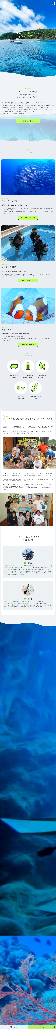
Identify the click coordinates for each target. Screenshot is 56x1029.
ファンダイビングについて (28, 217)
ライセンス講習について (28, 280)
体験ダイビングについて (28, 344)
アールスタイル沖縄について (28, 121)
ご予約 (42, 1027)
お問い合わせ (13, 1027)
